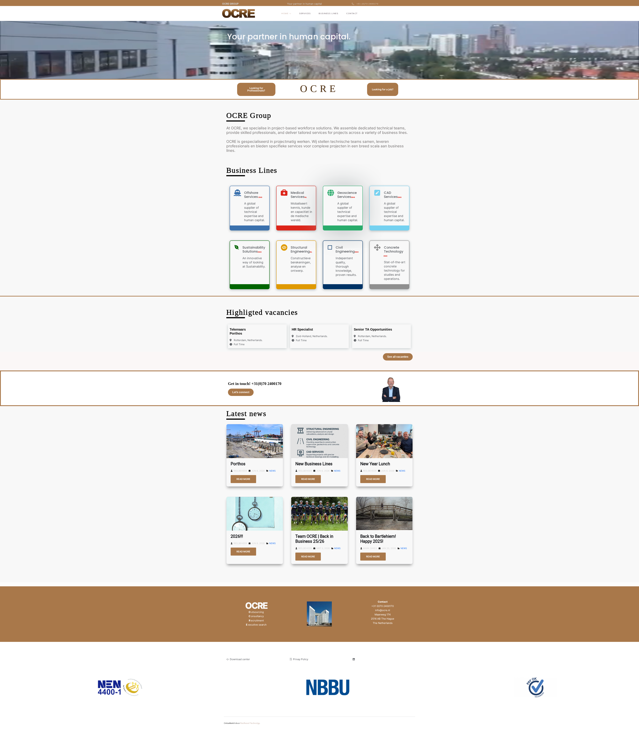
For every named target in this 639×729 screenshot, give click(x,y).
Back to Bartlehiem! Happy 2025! (378, 539)
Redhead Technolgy (250, 723)
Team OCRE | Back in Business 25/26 (314, 539)
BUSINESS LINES (328, 13)
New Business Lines (313, 463)
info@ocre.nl (382, 610)
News (272, 470)
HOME (284, 13)
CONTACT (352, 13)
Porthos (238, 463)
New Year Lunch (375, 463)
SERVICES (305, 13)
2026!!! (237, 536)
